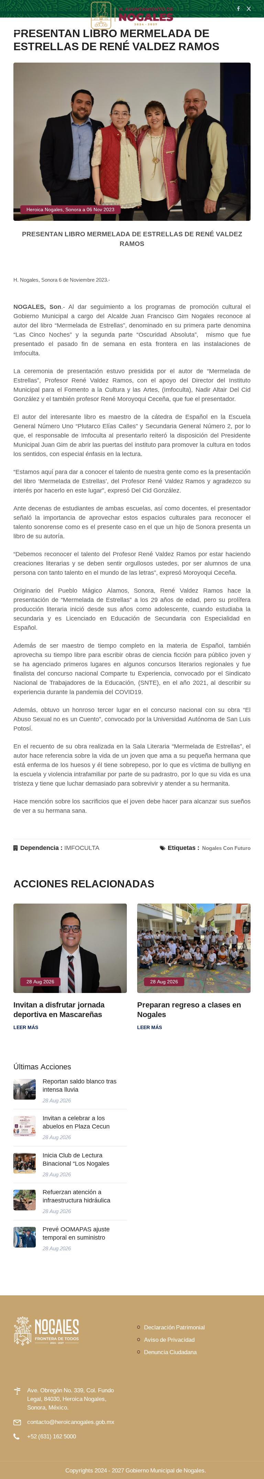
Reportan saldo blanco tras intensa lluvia (80, 1085)
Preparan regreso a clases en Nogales (189, 1009)
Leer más (25, 1027)
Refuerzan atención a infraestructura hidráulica (76, 1196)
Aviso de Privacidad (169, 1339)
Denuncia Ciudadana (170, 1352)
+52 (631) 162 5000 (51, 1436)
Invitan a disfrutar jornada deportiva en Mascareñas (58, 1009)
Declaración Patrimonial (174, 1327)
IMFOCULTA (81, 848)
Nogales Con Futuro (226, 848)
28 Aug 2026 (40, 981)
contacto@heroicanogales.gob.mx (70, 1422)
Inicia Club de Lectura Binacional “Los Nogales (76, 1159)
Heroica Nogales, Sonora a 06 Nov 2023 (70, 209)
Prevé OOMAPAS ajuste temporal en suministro (76, 1233)
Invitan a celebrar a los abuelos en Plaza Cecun (76, 1122)
